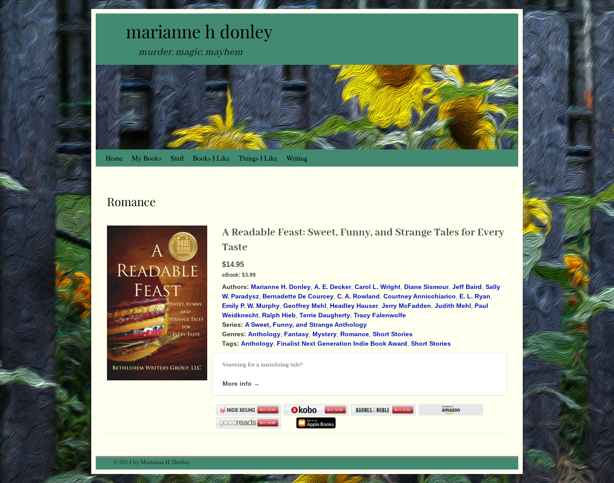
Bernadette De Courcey (298, 296)
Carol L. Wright (377, 286)
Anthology (264, 334)
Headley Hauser (354, 305)
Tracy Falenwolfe (380, 315)
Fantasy (296, 334)
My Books (146, 158)
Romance (354, 334)
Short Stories (393, 334)
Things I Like (258, 158)
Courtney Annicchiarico (419, 296)
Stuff (177, 158)
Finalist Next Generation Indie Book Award (342, 343)
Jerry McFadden (406, 305)
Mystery (324, 334)
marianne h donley (199, 31)
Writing (296, 158)
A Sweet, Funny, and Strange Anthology (306, 324)
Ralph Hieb (279, 315)
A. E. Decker (332, 286)
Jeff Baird (467, 286)
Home (114, 158)
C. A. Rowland (358, 296)
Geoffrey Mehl (304, 305)
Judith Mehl (453, 305)
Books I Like (211, 158)
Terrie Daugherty (324, 315)
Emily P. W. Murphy (251, 305)
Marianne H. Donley (281, 286)
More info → (241, 383)
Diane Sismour (426, 286)
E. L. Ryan (474, 296)
